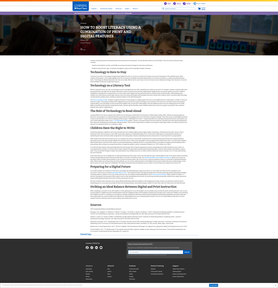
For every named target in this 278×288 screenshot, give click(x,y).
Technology (132, 279)
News (108, 274)
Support (175, 266)
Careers (109, 271)
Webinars (153, 269)
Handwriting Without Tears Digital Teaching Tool (158, 157)
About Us (135, 8)
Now (203, 8)
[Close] (275, 285)
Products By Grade (134, 269)
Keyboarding (89, 279)
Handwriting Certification (157, 274)
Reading (88, 274)
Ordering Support (177, 271)
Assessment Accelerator (159, 174)
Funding (109, 276)
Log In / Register (201, 3)
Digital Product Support (178, 269)
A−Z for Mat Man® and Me (120, 120)
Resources (118, 8)
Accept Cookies (213, 285)
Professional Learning (106, 8)
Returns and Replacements (179, 274)
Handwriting (89, 269)
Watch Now (128, 13)
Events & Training (157, 266)
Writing (87, 276)
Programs (94, 8)
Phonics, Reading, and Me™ (100, 100)
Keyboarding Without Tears (119, 172)
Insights (127, 8)
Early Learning (89, 271)
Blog (108, 269)
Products (132, 266)
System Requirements (178, 276)
